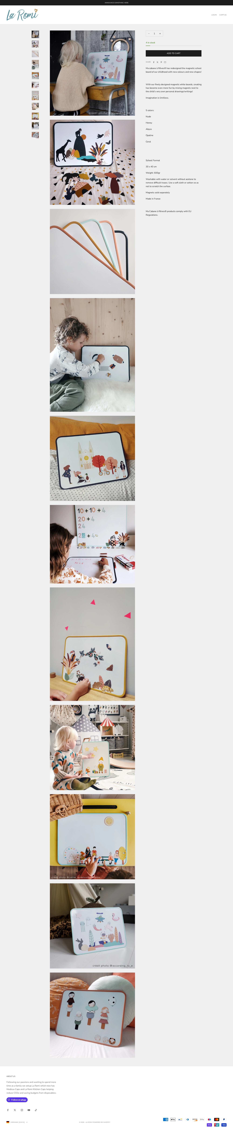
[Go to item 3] (35, 53)
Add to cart (173, 53)
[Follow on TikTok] (36, 1110)
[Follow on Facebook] (7, 1110)
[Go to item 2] (35, 44)
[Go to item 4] (35, 64)
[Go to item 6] (35, 85)
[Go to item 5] (35, 75)
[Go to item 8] (35, 106)
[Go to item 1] (35, 34)
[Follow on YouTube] (29, 1110)
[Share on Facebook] (154, 62)
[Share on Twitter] (157, 62)
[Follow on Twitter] (14, 1110)
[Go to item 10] (35, 126)
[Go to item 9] (35, 116)
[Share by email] (165, 62)
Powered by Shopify (101, 1122)
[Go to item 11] (35, 135)
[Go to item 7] (35, 95)
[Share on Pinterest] (161, 62)
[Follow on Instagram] (21, 1110)
